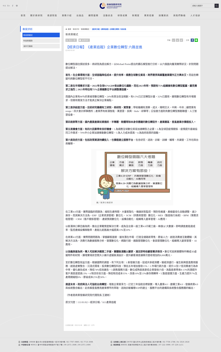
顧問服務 (93, 15)
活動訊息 (108, 15)
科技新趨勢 (28, 41)
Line (17, 6)
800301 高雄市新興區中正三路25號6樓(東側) (139, 345)
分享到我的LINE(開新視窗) (196, 40)
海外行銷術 (28, 46)
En (8, 6)
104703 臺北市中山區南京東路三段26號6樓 (143, 342)
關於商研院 (36, 15)
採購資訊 (164, 15)
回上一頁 (72, 40)
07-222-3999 (164, 345)
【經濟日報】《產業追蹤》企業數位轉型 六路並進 (108, 29)
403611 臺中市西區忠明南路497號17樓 (47, 345)
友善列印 (85, 40)
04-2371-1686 (70, 345)
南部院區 (52, 15)
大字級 (181, 40)
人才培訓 (195, 15)
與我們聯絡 (179, 15)
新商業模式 (28, 35)
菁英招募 (149, 15)
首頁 (23, 15)
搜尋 (217, 6)
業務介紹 (67, 15)
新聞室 (136, 15)
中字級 (177, 40)
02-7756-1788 (169, 342)
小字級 (173, 40)
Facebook (13, 6)
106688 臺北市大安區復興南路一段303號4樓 (47, 342)
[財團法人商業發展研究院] (110, 6)
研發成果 (123, 15)
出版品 (80, 15)
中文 (4, 6)
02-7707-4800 (73, 342)
